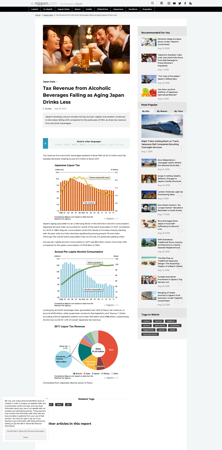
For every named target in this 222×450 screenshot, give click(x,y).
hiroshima (174, 325)
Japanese (118, 9)
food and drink (150, 334)
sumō (172, 330)
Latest (34, 9)
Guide (89, 9)
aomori (146, 325)
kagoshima (148, 330)
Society (48, 109)
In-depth (47, 9)
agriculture (160, 325)
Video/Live (102, 9)
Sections (133, 9)
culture (146, 321)
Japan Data (64, 9)
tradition (171, 321)
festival (158, 321)
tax (68, 404)
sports (162, 330)
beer (59, 404)
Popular (147, 9)
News (78, 9)
